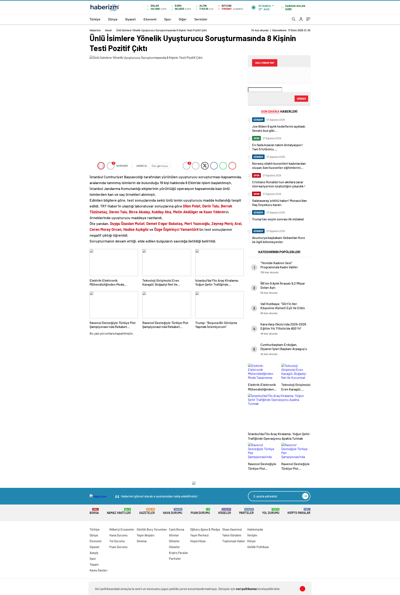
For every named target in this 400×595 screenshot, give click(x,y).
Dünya (112, 19)
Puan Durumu (200, 511)
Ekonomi (150, 19)
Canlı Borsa (176, 529)
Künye (251, 541)
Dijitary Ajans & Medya (205, 529)
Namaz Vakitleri (119, 511)
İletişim (252, 535)
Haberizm (95, 30)
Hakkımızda (255, 529)
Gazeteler (147, 511)
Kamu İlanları (98, 570)
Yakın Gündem (231, 535)
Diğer (183, 19)
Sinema (142, 541)
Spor (167, 19)
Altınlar (174, 535)
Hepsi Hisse (198, 541)
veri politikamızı (246, 589)
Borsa (94, 511)
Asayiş (94, 553)
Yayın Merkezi (199, 535)
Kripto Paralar (299, 511)
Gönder (301, 98)
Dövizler (174, 541)
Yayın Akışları (145, 535)
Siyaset (130, 19)
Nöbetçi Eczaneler (121, 529)
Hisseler (224, 511)
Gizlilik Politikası (258, 547)
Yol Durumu (270, 511)
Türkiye (95, 19)
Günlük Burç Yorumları (152, 529)
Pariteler (246, 511)
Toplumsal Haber (233, 541)
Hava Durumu (172, 511)
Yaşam (94, 564)
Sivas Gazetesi (232, 529)
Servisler (201, 19)
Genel (108, 30)
